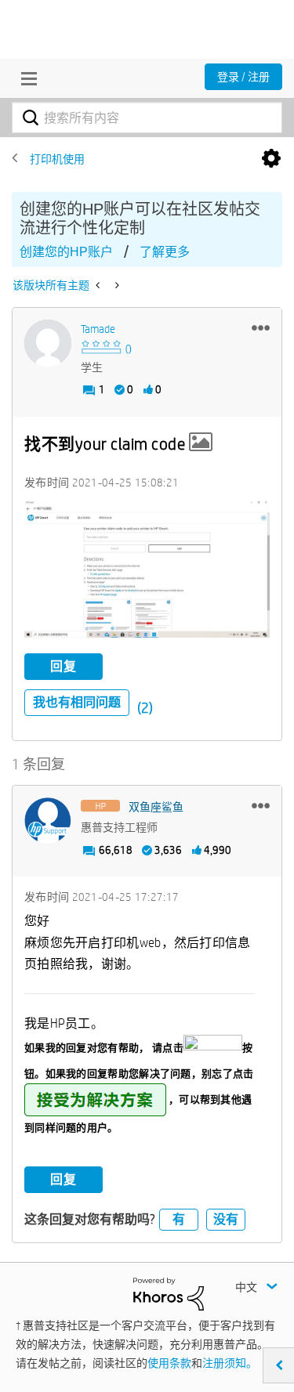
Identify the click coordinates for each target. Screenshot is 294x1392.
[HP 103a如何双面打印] (115, 285)
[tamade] (47, 343)
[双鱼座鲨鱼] (47, 820)
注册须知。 (229, 1363)
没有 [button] (225, 1219)
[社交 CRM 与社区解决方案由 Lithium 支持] (168, 1293)
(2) (145, 708)
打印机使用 (57, 159)
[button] (260, 327)
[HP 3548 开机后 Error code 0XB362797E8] (99, 285)
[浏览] (25, 78)
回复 (63, 666)
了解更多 (165, 252)
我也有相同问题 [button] (77, 702)
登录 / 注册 (243, 77)
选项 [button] (271, 159)
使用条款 (169, 1363)
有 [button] (178, 1219)
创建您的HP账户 (66, 252)
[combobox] (147, 117)
